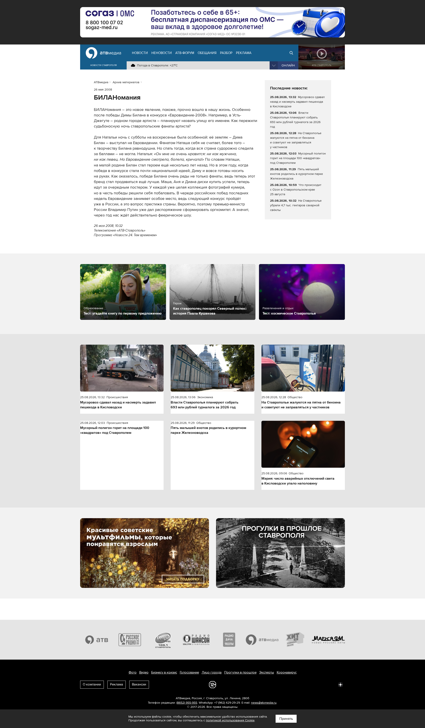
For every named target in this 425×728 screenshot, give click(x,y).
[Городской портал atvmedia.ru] (262, 639)
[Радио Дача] (229, 639)
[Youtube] (321, 684)
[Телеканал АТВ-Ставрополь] (96, 639)
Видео (144, 672)
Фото (133, 672)
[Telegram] (291, 684)
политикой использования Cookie (230, 720)
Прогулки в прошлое (240, 672)
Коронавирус (287, 672)
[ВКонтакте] (282, 684)
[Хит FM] (295, 639)
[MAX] (311, 684)
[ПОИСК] (291, 52)
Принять (286, 718)
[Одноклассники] (301, 684)
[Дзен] (340, 684)
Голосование (189, 672)
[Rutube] (330, 684)
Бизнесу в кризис (164, 672)
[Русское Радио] (130, 639)
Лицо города (212, 672)
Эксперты (266, 672)
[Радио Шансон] (196, 639)
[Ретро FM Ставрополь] (163, 639)
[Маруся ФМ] (328, 639)
